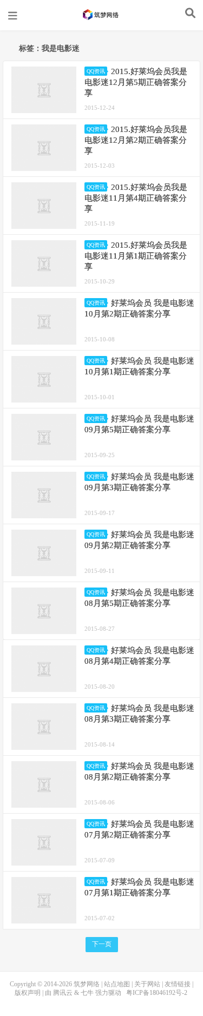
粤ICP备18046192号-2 (156, 993)
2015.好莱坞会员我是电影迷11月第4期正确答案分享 (135, 198)
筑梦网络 (101, 14)
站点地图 (117, 984)
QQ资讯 (96, 71)
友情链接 (178, 984)
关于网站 (147, 984)
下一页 (102, 944)
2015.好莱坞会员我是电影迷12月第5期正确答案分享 (135, 82)
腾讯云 (63, 993)
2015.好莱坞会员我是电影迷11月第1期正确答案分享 (135, 256)
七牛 (87, 993)
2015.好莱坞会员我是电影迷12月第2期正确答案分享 (135, 140)
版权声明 (28, 993)
